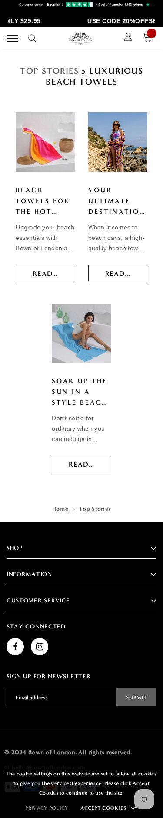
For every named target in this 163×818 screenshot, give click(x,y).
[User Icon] (128, 38)
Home (60, 509)
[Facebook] (15, 646)
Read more (54, 273)
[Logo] (80, 38)
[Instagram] (39, 646)
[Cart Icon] (149, 38)
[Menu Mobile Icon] (12, 38)
